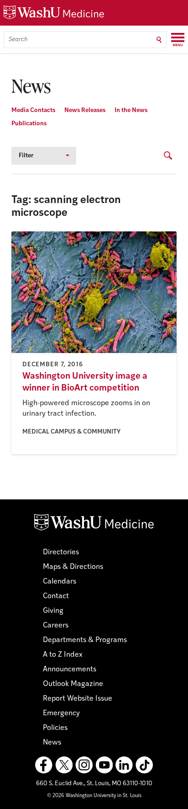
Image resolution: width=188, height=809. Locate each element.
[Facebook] (43, 765)
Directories (61, 552)
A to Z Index (63, 655)
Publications (29, 124)
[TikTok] (144, 765)
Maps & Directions (73, 567)
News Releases (84, 110)
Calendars (59, 581)
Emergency (61, 713)
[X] (64, 765)
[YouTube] (104, 765)
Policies (55, 728)
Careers (55, 625)
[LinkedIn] (124, 765)
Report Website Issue (77, 698)
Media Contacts (33, 110)
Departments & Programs (85, 640)
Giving (53, 611)
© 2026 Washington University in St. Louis (94, 795)
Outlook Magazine (73, 684)
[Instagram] (84, 765)
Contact (56, 596)
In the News (131, 110)
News (52, 742)
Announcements (69, 669)
